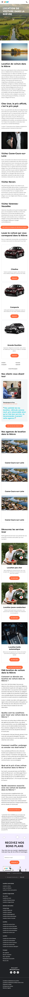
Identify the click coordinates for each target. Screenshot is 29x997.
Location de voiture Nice (8, 944)
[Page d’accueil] (6, 2)
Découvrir (14, 278)
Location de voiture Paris (9, 924)
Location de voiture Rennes (9, 938)
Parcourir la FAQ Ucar (14, 809)
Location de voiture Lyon (9, 932)
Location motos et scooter (9, 918)
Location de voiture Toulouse (10, 942)
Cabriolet (18, 364)
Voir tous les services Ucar (14, 667)
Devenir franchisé (7, 954)
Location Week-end (7, 910)
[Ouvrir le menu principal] (2, 2)
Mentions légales (7, 988)
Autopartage (6, 908)
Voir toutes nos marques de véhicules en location (14, 227)
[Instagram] (11, 972)
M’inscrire (13, 862)
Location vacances (7, 912)
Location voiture (7, 886)
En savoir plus (14, 578)
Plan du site (5, 960)
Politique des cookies (8, 986)
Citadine (3, 362)
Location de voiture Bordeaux (10, 930)
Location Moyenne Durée (9, 900)
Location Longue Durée (8, 902)
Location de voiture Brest (9, 940)
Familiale (18, 362)
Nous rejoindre (6, 956)
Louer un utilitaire (7, 888)
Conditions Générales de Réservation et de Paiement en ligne (13, 983)
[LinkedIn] (14, 972)
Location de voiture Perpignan (10, 928)
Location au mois (7, 898)
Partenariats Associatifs (8, 958)
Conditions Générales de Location (11, 980)
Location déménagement (9, 914)
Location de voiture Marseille (10, 926)
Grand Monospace (13, 368)
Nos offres (5, 896)
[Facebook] (18, 972)
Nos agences (6, 952)
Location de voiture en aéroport (10, 946)
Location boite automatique (9, 916)
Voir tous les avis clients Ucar (14, 426)
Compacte (3, 364)
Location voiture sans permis (10, 890)
